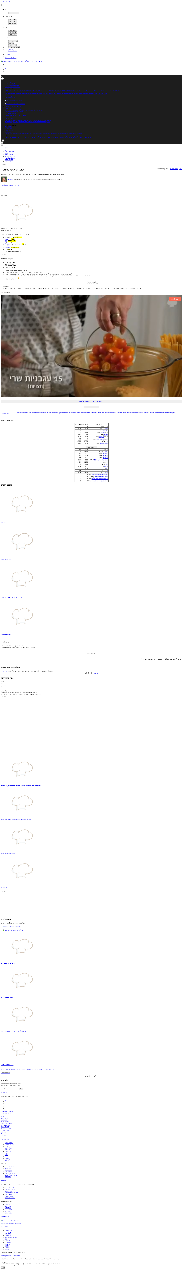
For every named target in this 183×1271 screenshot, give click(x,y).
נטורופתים (8, 1208)
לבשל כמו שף (58, 137)
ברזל (107, 464)
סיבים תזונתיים (104, 443)
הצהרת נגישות (12, 51)
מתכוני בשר (55, 90)
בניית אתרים (16, 1255)
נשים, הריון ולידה (31, 133)
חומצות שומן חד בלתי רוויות (100, 479)
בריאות (66, 133)
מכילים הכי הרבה (10, 110)
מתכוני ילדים (47, 90)
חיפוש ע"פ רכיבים (20, 110)
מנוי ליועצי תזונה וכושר (7, 1113)
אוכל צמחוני (95, 90)
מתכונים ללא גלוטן (34, 90)
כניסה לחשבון (10, 83)
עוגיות (71, 90)
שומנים (106, 435)
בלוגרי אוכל (8, 1206)
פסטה (67, 90)
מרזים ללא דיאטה (38, 137)
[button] (10, 87)
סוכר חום (7, 247)
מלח (6, 241)
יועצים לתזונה (8, 1213)
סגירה (3, 1267)
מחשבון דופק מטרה (22, 120)
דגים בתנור (8, 1249)
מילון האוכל (8, 108)
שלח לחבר (5, 185)
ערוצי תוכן (8, 132)
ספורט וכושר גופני (41, 133)
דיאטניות (7, 1204)
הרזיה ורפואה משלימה (17, 137)
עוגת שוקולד (8, 1230)
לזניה (6, 1239)
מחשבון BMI (8, 122)
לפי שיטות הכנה (9, 94)
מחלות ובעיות (60, 133)
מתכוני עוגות (103, 90)
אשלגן (106, 472)
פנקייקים (7, 1240)
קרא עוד (4, 671)
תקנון (2, 1123)
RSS (2, 1133)
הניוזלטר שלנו (5, 1080)
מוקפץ (75, 90)
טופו (6, 237)
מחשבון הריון (8, 127)
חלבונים (106, 428)
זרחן (107, 468)
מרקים (42, 90)
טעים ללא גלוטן (77, 137)
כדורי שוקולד (8, 1235)
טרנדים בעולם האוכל (11, 90)
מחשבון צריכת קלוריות (43, 122)
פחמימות (105, 430)
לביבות (6, 1246)
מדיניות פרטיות (5, 1125)
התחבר (7, 54)
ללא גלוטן (7, 1160)
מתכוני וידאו (82, 94)
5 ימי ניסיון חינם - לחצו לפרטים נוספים (16, 115)
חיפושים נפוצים (4, 1226)
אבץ (107, 470)
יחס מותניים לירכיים (10, 120)
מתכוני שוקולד (9, 1158)
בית (180, 169)
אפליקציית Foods (10, 97)
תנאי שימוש (8, 1123)
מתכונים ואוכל (174, 169)
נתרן (107, 441)
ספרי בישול (31, 94)
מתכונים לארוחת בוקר (11, 1237)
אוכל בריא (46, 94)
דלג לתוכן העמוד (5, 1)
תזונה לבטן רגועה (49, 137)
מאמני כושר (8, 1211)
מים (6, 249)
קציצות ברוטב (9, 154)
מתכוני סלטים (121, 90)
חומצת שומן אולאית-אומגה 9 (100, 481)
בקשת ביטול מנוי (5, 1130)
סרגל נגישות (8, 161)
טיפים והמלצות (21, 133)
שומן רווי (101, 437)
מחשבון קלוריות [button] (18, 111)
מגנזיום (106, 466)
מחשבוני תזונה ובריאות (11, 118)
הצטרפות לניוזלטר (10, 156)
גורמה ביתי (8, 137)
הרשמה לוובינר (9, 160)
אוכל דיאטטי (52, 94)
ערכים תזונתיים (30, 110)
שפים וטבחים (8, 1209)
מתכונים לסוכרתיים (22, 90)
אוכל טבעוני (8, 1151)
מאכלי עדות (38, 94)
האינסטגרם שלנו (9, 151)
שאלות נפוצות (5, 1121)
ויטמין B (106, 451)
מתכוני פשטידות (112, 90)
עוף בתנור (7, 1244)
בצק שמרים (8, 1247)
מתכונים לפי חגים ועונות (21, 94)
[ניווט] (1, 76)
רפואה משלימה (51, 133)
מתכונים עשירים (74, 94)
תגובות (17, 185)
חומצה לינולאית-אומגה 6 (101, 477)
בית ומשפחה (72, 133)
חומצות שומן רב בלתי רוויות (100, 474)
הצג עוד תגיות (5, 413)
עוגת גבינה (8, 1234)
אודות (2, 1116)
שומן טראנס (100, 439)
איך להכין (79, 133)
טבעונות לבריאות (67, 137)
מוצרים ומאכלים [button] (19, 106)
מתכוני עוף (62, 90)
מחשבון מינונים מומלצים (30, 122)
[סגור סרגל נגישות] (1, 5)
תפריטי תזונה (39, 110)
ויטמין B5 (105, 456)
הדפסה (11, 185)
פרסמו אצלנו (4, 1118)
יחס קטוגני (96, 673)
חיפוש (7, 148)
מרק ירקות (8, 1232)
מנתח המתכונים (102, 94)
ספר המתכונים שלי (91, 94)
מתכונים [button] (17, 87)
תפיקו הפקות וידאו (6, 1255)
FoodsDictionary (5, 1093)
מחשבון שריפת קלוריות (34, 120)
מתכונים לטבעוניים (86, 90)
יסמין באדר (10, 179)
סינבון (6, 153)
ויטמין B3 (105, 453)
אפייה (79, 90)
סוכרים (102, 432)
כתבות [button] (10, 130)
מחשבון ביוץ (8, 128)
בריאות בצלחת (86, 137)
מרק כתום (7, 1242)
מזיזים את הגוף (28, 137)
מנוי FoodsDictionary (11, 58)
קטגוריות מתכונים (5, 1139)
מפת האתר (4, 1120)
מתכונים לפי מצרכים (63, 94)
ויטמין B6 (105, 458)
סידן (107, 462)
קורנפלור (7, 239)
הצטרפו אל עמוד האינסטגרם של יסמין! (90, 401)
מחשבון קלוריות (46, 120)
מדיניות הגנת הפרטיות (7, 1265)
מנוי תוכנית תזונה (6, 1128)
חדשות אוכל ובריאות (11, 133)
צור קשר (10, 49)
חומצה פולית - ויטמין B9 (101, 460)
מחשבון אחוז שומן (17, 122)
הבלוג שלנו (4, 1132)
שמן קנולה (7, 244)
